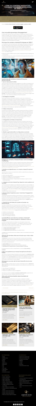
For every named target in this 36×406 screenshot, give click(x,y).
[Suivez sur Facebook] (14, 404)
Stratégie (3, 356)
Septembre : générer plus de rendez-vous (8, 335)
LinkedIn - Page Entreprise (6, 379)
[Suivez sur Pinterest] (22, 404)
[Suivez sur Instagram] (16, 404)
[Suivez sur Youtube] (20, 404)
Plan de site (21, 401)
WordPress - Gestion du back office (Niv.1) (8, 390)
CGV (23, 401)
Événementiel (4, 370)
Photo (3, 365)
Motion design (4, 368)
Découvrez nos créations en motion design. (10, 127)
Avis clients (21, 361)
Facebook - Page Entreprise (6, 376)
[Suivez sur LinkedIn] (18, 404)
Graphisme (3, 359)
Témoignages (22, 20)
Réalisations (21, 360)
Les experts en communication (23, 359)
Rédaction (3, 361)
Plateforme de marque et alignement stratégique (9, 394)
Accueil (3, 24)
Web (26, 20)
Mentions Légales (16, 401)
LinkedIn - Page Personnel (6, 380)
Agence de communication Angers (24, 356)
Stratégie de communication (14, 20)
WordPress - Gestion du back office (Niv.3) (8, 393)
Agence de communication (20, 10)
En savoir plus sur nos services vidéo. (14, 189)
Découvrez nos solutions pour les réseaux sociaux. (11, 105)
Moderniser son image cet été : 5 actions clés (26, 335)
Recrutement (21, 364)
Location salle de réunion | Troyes (24, 365)
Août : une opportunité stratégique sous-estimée (25, 308)
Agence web (7, 401)
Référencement (4, 364)
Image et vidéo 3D (5, 369)
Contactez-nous (29, 285)
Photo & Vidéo (12, 306)
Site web (3, 360)
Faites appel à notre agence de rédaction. (24, 92)
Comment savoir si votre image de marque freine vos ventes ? (8, 309)
